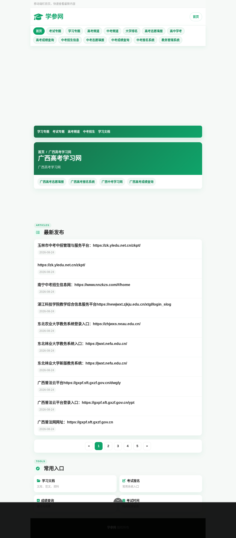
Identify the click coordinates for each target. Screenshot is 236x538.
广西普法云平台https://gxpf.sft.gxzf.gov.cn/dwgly (79, 383)
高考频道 (93, 31)
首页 (196, 16)
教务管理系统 (171, 40)
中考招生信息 (70, 40)
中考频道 (112, 31)
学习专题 (74, 31)
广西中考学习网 (112, 181)
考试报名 (131, 484)
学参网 (54, 16)
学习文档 (104, 131)
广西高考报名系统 (83, 181)
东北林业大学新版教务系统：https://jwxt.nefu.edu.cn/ (82, 363)
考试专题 (55, 31)
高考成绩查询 (45, 40)
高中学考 (176, 31)
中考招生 (89, 131)
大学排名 (132, 31)
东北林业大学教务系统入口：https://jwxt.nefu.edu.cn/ (82, 344)
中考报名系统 (145, 40)
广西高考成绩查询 (141, 181)
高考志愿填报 (154, 31)
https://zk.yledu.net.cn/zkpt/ (61, 265)
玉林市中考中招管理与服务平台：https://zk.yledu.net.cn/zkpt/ (89, 245)
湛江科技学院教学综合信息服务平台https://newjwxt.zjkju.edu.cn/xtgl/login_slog (104, 304)
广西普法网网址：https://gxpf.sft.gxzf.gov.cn (75, 422)
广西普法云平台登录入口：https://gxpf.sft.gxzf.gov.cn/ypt (86, 403)
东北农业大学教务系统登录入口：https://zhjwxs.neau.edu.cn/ (89, 324)
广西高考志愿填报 (52, 181)
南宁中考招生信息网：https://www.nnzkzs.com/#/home (84, 285)
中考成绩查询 (120, 40)
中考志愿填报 (95, 40)
